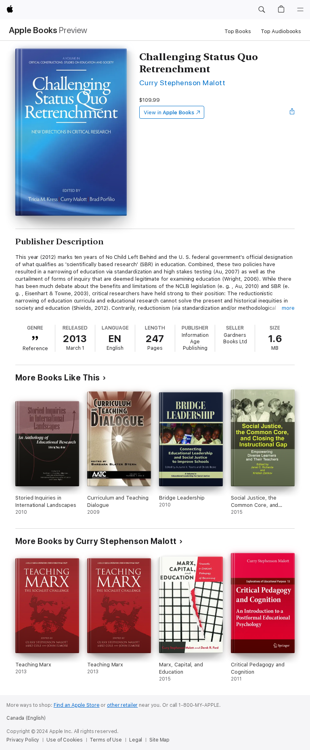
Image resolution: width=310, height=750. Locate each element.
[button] (261, 9)
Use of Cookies (64, 740)
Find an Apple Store (77, 705)
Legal (135, 740)
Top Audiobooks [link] (281, 31)
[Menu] (300, 9)
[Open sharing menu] (292, 112)
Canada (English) (26, 718)
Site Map (159, 740)
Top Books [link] (237, 31)
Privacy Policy (22, 740)
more (288, 308)
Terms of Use (106, 740)
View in (169, 112)
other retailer (122, 705)
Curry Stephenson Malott (182, 82)
